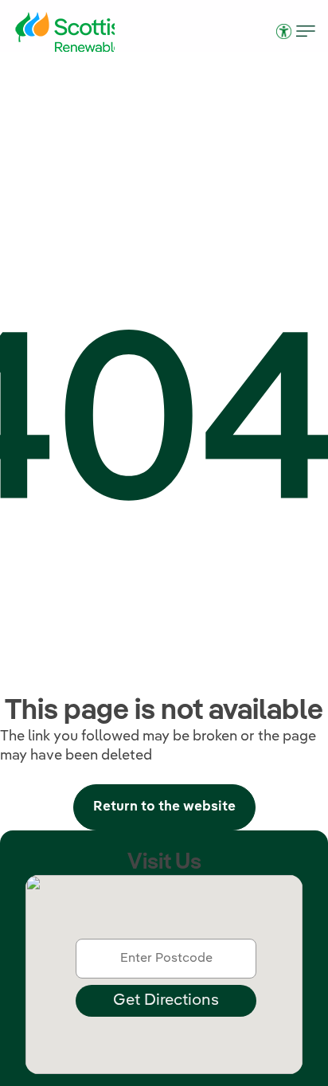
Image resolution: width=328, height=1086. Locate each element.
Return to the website (164, 807)
